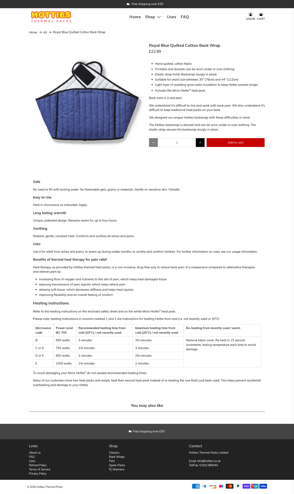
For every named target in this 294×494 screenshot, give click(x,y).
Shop (150, 16)
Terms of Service (39, 469)
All (45, 32)
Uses (171, 16)
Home (135, 16)
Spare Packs (117, 465)
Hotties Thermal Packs (50, 486)
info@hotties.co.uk (209, 461)
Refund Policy (38, 465)
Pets (112, 461)
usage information (244, 251)
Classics (114, 452)
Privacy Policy (37, 473)
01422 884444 (208, 465)
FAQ (185, 16)
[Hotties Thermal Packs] (51, 16)
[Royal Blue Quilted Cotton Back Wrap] (87, 101)
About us (35, 452)
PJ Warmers (116, 469)
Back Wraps (117, 457)
